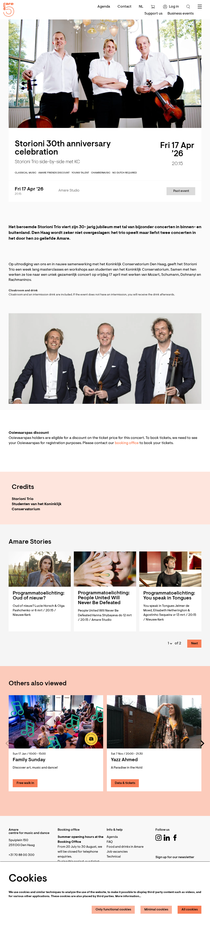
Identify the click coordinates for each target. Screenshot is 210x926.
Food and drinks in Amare (125, 847)
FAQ (110, 842)
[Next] (202, 743)
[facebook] (175, 838)
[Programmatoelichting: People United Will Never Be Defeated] (105, 569)
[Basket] (153, 7)
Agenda (103, 7)
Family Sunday (29, 759)
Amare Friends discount (54, 173)
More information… (128, 896)
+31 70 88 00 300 (21, 855)
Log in (174, 7)
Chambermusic (100, 173)
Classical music (25, 173)
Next (194, 643)
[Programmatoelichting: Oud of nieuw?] (40, 569)
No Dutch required (124, 173)
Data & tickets (125, 783)
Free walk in (25, 783)
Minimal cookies (156, 909)
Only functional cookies (113, 909)
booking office (127, 443)
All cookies (189, 909)
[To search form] (188, 7)
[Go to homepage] (7, 9)
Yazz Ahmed (124, 759)
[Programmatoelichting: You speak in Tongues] (170, 569)
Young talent (80, 173)
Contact (124, 7)
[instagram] (158, 838)
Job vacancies (117, 851)
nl (141, 7)
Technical (114, 856)
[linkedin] (167, 838)
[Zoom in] (11, 401)
